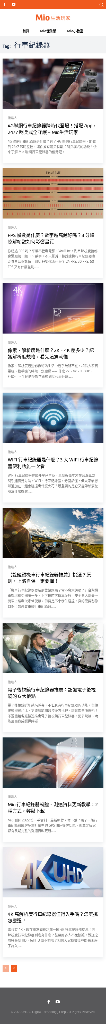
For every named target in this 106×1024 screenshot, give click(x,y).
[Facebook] (4, 4)
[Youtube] (13, 4)
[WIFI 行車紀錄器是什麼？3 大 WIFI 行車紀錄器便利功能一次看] (53, 418)
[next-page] (14, 968)
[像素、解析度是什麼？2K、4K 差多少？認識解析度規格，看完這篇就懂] (53, 308)
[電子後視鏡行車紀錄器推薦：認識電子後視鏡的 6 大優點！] (53, 648)
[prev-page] (6, 968)
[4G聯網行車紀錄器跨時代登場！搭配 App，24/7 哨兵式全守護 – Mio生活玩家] (53, 84)
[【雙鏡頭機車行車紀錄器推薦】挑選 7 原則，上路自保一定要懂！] (53, 533)
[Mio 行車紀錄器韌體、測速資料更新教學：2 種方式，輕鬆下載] (53, 762)
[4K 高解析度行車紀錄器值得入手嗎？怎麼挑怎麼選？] (53, 872)
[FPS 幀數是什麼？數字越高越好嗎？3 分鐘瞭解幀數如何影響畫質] (53, 193)
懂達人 (12, 118)
